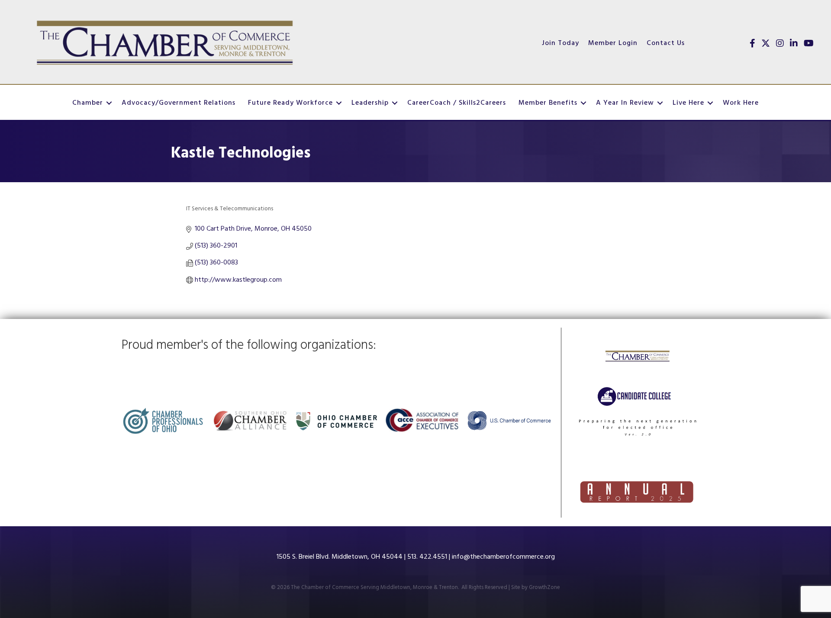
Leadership (370, 103)
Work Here (741, 103)
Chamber (87, 103)
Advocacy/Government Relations (178, 103)
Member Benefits (548, 103)
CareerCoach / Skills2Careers (456, 103)
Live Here (688, 103)
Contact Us (666, 43)
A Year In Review (625, 103)
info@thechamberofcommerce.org (503, 557)
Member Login (613, 43)
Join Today (560, 43)
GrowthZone (544, 587)
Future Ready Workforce (290, 103)
